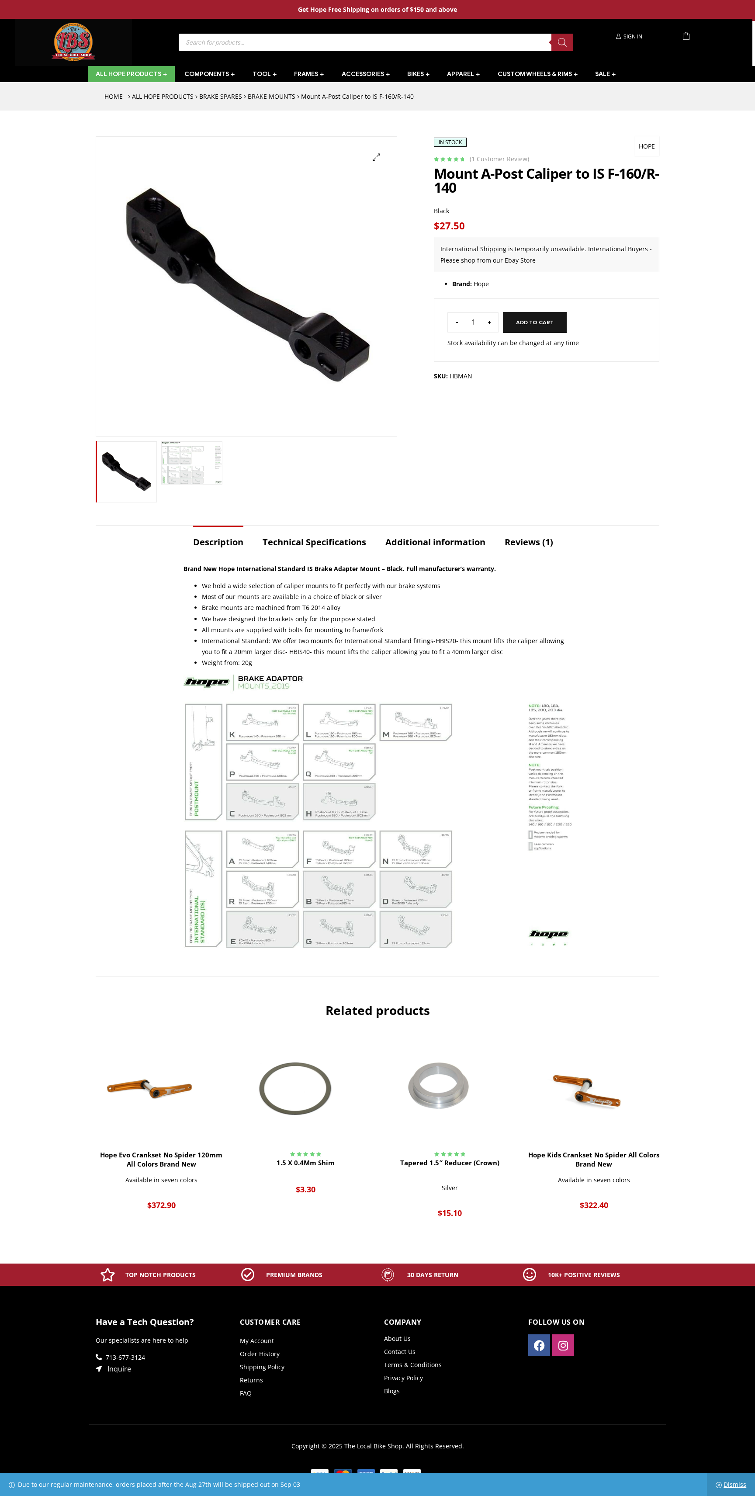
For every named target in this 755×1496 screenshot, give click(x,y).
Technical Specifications (314, 542)
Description (218, 542)
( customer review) (499, 159)
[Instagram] (563, 1345)
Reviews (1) (529, 542)
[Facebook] (539, 1345)
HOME (113, 96)
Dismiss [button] (735, 1484)
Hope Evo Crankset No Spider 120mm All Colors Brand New (161, 1159)
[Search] (562, 42)
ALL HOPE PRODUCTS (163, 96)
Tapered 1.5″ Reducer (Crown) (449, 1162)
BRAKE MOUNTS (271, 96)
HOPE (647, 146)
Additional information (435, 542)
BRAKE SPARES (220, 96)
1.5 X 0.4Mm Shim (306, 1162)
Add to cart (535, 322)
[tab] (218, 538)
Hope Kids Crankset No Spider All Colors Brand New (593, 1159)
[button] (376, 157)
